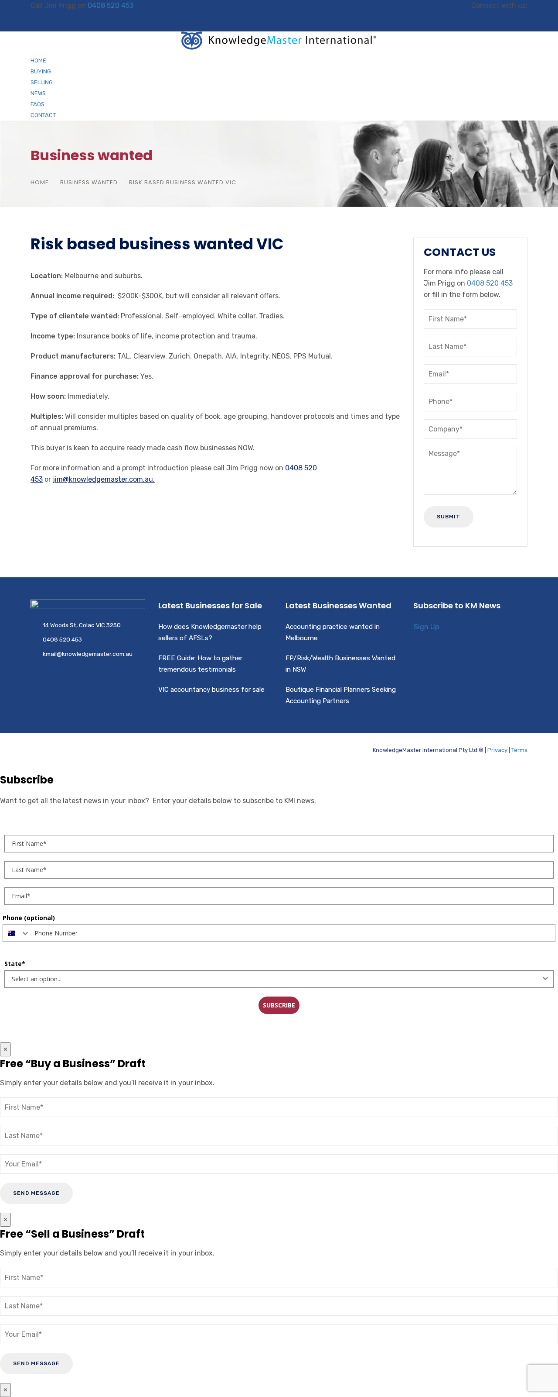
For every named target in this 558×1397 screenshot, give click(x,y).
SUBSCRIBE (279, 1005)
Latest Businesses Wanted (338, 605)
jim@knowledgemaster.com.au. (104, 479)
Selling (42, 82)
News (38, 93)
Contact (43, 115)
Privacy (497, 750)
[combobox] (16, 933)
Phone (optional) (29, 918)
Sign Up (426, 627)
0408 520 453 (110, 5)
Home (38, 60)
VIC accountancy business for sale (211, 689)
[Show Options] (545, 979)
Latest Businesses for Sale (210, 605)
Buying (41, 71)
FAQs (37, 104)
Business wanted (89, 182)
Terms (519, 750)
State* (14, 963)
